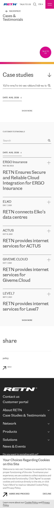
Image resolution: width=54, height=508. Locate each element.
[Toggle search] (34, 4)
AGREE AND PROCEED (19, 494)
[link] (10, 4)
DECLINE (47, 494)
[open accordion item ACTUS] (48, 231)
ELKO (30, 224)
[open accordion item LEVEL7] (48, 294)
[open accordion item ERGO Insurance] (48, 162)
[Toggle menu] (49, 4)
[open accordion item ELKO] (48, 202)
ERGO (5, 195)
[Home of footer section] (26, 389)
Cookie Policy (31, 503)
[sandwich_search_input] (49, 86)
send (9, 367)
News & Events (14, 446)
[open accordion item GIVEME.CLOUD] (48, 260)
